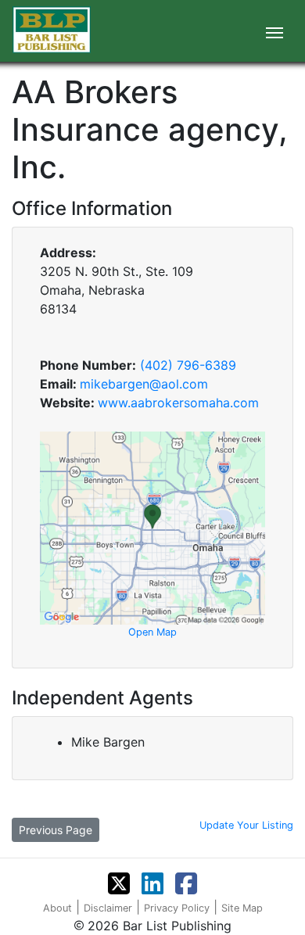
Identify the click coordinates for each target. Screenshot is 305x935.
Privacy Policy (177, 908)
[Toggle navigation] (274, 31)
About (57, 908)
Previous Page (55, 829)
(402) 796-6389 (188, 365)
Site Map (242, 908)
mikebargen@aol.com (144, 384)
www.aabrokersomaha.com (178, 402)
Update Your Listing (246, 825)
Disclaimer (108, 908)
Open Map (152, 632)
